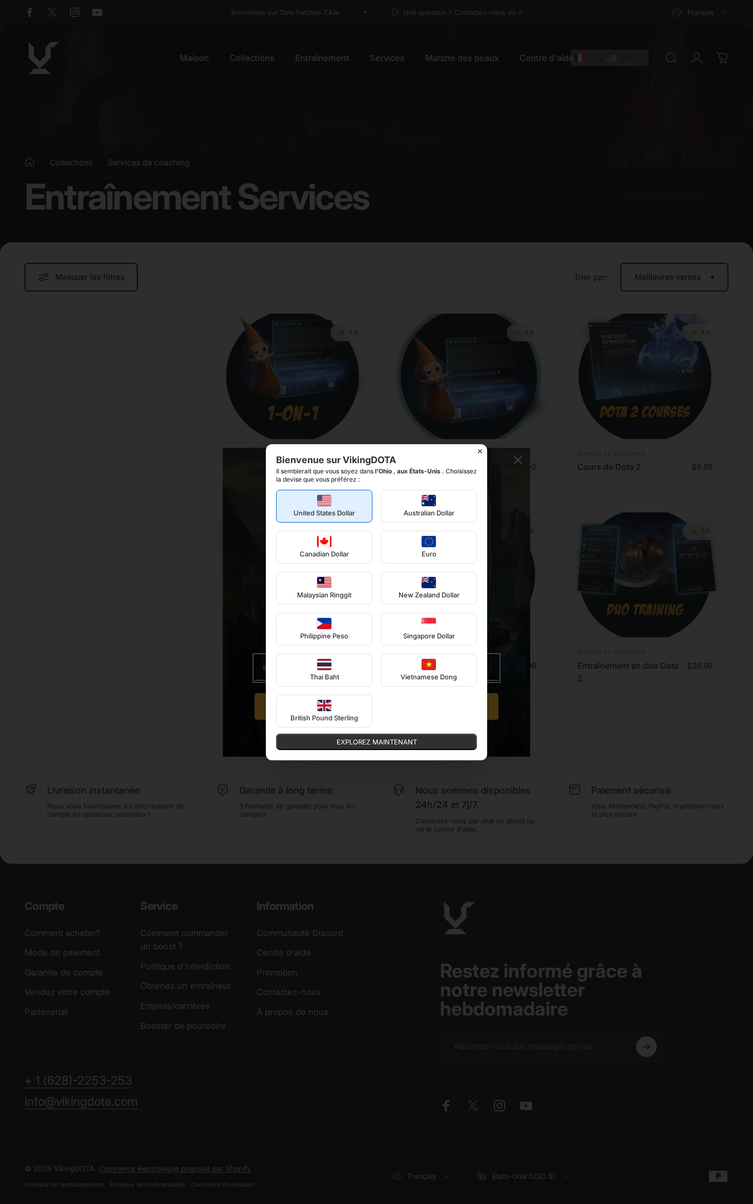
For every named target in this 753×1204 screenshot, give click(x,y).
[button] (324, 506)
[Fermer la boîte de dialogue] (480, 451)
